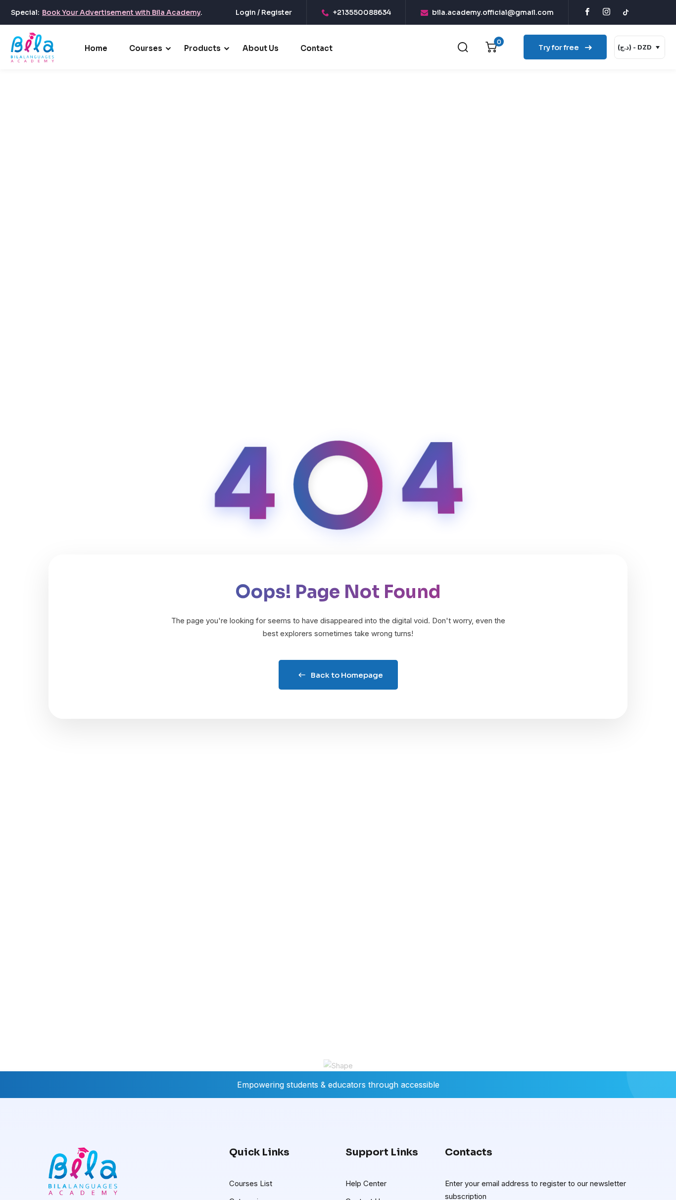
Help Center (365, 1183)
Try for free (559, 47)
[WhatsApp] (662, 12)
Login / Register (264, 12)
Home (96, 48)
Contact (316, 48)
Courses (145, 48)
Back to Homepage (347, 675)
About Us (260, 48)
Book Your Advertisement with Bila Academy (121, 12)
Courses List (250, 1183)
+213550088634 (362, 12)
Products (202, 48)
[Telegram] (644, 12)
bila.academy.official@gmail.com (493, 12)
